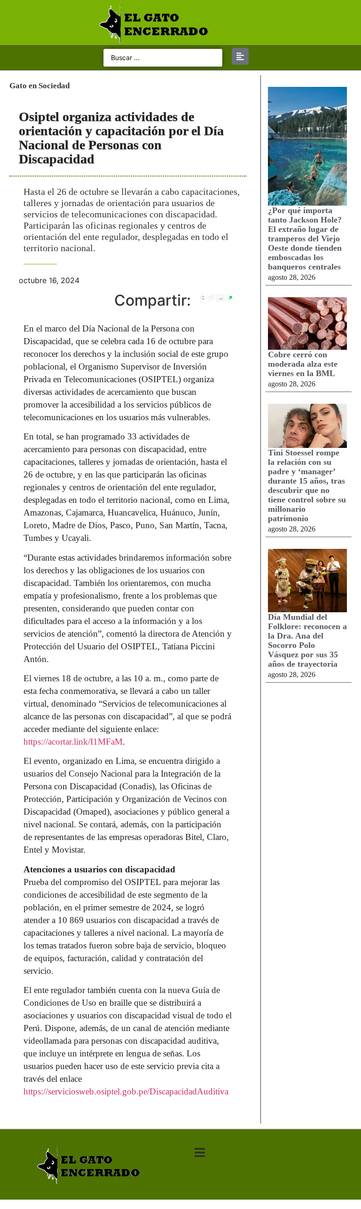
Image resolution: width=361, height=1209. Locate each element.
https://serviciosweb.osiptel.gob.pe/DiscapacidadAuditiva (126, 1091)
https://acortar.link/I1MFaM (73, 742)
